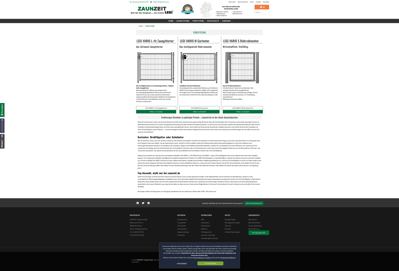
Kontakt (258, 2)
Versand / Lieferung (208, 235)
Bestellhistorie (254, 229)
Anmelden (266, 2)
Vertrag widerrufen (258, 233)
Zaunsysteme (182, 219)
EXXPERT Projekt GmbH (145, 260)
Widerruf (204, 229)
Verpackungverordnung (209, 238)
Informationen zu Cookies (202, 258)
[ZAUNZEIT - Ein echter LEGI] (152, 9)
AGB (202, 219)
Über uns (228, 226)
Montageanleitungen (232, 223)
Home (141, 26)
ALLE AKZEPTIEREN (210, 263)
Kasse (252, 2)
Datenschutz (205, 226)
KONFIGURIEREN (182, 263)
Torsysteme (181, 223)
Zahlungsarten (206, 232)
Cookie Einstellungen (232, 232)
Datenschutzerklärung (227, 258)
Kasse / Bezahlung (255, 226)
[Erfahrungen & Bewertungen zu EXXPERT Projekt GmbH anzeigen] (187, 9)
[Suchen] (267, 12)
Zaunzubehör (182, 229)
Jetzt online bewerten (254, 203)
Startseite (181, 235)
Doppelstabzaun (183, 232)
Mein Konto (232, 2)
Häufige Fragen (230, 219)
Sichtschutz (181, 226)
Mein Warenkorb (243, 2)
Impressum (205, 223)
